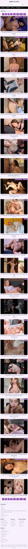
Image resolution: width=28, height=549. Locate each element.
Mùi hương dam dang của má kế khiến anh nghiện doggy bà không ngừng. (14, 455)
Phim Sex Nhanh (4, 540)
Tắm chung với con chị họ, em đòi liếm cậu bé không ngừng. (14, 356)
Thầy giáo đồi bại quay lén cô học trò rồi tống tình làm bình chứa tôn (14, 33)
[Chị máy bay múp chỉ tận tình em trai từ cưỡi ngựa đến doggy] (14, 486)
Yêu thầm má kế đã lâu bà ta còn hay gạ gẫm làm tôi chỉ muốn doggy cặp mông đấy (14, 295)
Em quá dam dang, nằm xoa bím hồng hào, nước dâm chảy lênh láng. (14, 235)
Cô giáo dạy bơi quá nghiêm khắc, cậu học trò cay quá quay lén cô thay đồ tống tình (14, 475)
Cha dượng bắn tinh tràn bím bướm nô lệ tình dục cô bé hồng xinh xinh (14, 94)
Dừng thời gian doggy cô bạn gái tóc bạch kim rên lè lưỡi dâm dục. (14, 315)
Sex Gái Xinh (21, 521)
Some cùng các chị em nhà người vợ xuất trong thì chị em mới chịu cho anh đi (14, 336)
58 (14, 14)
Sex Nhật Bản (4, 521)
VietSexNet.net (4, 534)
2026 (2, 507)
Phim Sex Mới (4, 539)
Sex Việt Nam (4, 525)
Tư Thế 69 (13, 524)
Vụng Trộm (13, 521)
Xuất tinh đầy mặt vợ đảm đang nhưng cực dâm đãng (14, 254)
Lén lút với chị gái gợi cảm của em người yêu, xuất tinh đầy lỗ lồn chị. (14, 74)
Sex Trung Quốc (4, 522)
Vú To (12, 522)
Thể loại (3, 7)
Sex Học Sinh (22, 522)
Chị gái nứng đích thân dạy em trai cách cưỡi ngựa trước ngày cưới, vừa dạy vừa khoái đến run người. (14, 395)
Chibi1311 (3, 509)
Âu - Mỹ (23, 7)
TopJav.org (3, 529)
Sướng (2, 513)
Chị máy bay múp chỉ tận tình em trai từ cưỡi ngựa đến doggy (14, 495)
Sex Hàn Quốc (4, 524)
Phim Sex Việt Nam (5, 531)
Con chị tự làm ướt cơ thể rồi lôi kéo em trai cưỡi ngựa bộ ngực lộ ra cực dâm (14, 415)
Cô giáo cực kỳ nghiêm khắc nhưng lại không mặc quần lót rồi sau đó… (14, 53)
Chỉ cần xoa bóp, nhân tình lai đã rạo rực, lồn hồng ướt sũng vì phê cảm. (14, 115)
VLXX (20, 524)
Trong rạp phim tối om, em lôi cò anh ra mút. (14, 375)
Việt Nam (8, 7)
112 (21, 14)
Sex (2, 537)
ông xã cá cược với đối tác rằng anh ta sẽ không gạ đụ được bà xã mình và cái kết (14, 195)
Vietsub (12, 7)
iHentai (2, 542)
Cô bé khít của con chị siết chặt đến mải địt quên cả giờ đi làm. (14, 155)
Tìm (22, 4)
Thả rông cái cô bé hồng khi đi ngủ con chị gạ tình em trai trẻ (14, 435)
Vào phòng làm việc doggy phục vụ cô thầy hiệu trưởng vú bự (14, 215)
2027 (2, 506)
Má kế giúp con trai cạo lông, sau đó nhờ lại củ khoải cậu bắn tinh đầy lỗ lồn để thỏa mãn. (14, 175)
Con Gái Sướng (4, 515)
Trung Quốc (18, 7)
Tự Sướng (21, 525)
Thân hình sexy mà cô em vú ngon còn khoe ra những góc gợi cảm (14, 274)
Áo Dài (2, 516)
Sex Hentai (3, 536)
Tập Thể (13, 525)
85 (17, 14)
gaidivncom (14, 1)
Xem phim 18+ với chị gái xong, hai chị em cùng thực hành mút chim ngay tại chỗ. (14, 135)
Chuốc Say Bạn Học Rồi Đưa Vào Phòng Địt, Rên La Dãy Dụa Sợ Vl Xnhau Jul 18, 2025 (14, 511)
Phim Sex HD (4, 532)
